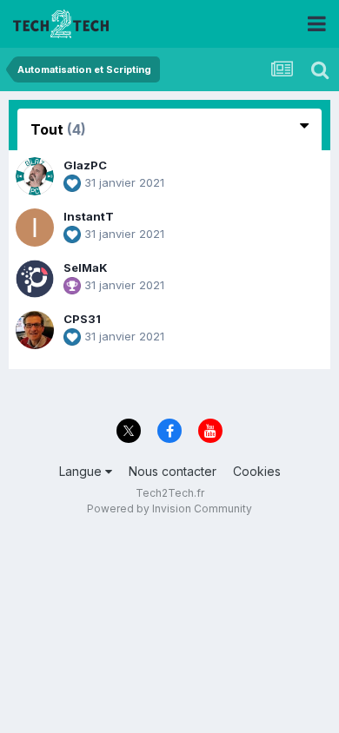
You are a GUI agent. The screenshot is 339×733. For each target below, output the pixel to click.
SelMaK (85, 267)
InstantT (88, 216)
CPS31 (82, 319)
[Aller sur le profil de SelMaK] (35, 279)
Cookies (257, 471)
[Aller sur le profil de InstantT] (35, 227)
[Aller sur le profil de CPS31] (35, 330)
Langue (82, 471)
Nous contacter (172, 471)
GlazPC (85, 165)
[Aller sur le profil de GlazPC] (35, 176)
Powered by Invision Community (169, 508)
